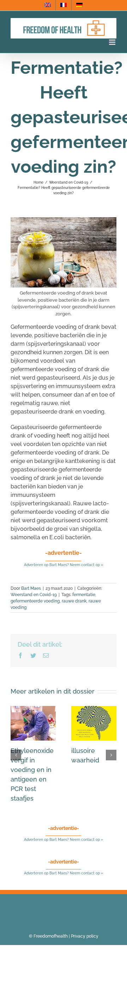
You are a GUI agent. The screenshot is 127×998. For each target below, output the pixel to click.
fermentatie (83, 594)
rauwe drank (74, 601)
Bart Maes (31, 588)
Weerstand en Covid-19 (34, 594)
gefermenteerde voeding (35, 601)
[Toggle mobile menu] (112, 42)
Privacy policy (84, 936)
